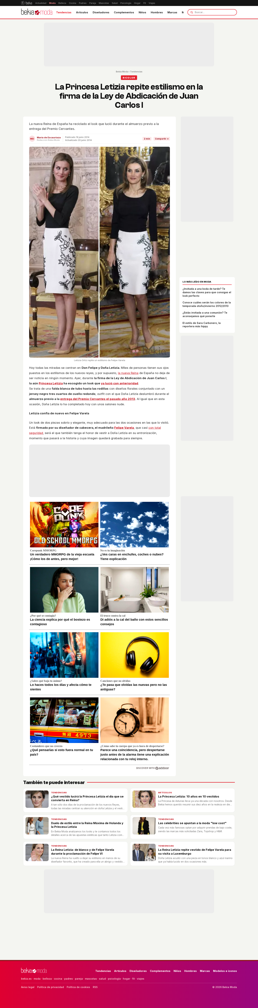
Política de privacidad (50, 987)
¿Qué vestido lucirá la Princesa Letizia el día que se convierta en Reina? (87, 798)
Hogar (137, 3)
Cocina (72, 3)
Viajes (152, 3)
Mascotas (104, 3)
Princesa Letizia (51, 383)
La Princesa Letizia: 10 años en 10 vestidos (188, 796)
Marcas (172, 12)
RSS (95, 987)
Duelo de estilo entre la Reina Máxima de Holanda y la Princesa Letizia (87, 825)
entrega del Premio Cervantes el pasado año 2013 (97, 399)
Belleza (62, 3)
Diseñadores (101, 12)
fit (133, 978)
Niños (142, 12)
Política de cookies (78, 987)
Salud (115, 3)
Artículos (82, 12)
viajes (140, 978)
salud (102, 978)
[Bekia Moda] (36, 12)
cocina (58, 978)
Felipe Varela (124, 427)
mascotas (91, 978)
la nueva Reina (128, 373)
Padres (83, 3)
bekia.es (26, 978)
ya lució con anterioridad (119, 383)
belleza (47, 978)
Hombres (157, 12)
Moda (52, 3)
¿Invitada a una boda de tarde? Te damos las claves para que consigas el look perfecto (207, 292)
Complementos (124, 12)
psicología (114, 978)
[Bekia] (26, 3)
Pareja (92, 3)
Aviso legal (27, 987)
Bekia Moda (122, 71)
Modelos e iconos (225, 971)
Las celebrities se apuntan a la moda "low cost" (192, 823)
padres (68, 978)
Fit (144, 3)
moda (37, 978)
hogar (126, 978)
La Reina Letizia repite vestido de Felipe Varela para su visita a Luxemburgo (194, 851)
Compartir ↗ (161, 138)
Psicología (125, 3)
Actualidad (40, 3)
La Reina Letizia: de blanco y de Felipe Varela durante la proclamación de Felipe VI (82, 851)
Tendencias (63, 12)
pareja (79, 978)
